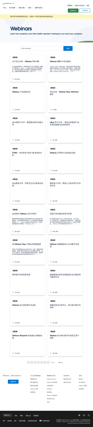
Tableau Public (51, 379)
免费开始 (73, 10)
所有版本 (81, 389)
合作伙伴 (66, 376)
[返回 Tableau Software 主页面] (9, 3)
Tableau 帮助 (83, 385)
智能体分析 (33, 379)
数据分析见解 (34, 385)
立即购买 (85, 10)
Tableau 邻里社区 (52, 395)
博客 (21, 415)
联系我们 (69, 5)
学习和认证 (82, 382)
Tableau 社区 (51, 376)
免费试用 (13, 382)
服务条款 (9, 420)
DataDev (49, 389)
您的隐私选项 (46, 420)
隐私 (15, 420)
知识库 (81, 379)
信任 (16, 415)
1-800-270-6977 (80, 5)
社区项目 (49, 392)
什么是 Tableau (35, 376)
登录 (88, 5)
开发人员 (28, 415)
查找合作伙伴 (67, 379)
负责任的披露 (22, 420)
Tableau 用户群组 (52, 382)
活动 (48, 402)
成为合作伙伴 (67, 382)
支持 (80, 376)
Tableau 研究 (34, 389)
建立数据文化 (34, 382)
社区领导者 (50, 385)
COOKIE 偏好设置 (32, 420)
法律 (4, 420)
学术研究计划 (50, 399)
